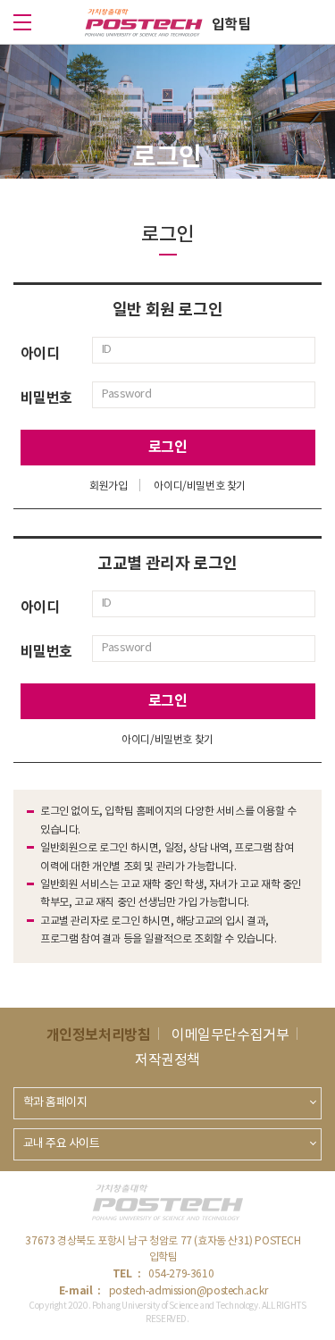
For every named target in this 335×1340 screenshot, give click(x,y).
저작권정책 (167, 1060)
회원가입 (108, 486)
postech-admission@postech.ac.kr (188, 1291)
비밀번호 (46, 398)
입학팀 (231, 25)
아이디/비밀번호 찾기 (200, 486)
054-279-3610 (181, 1274)
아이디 (40, 354)
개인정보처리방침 (98, 1035)
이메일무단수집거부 (230, 1035)
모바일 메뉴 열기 (22, 22)
